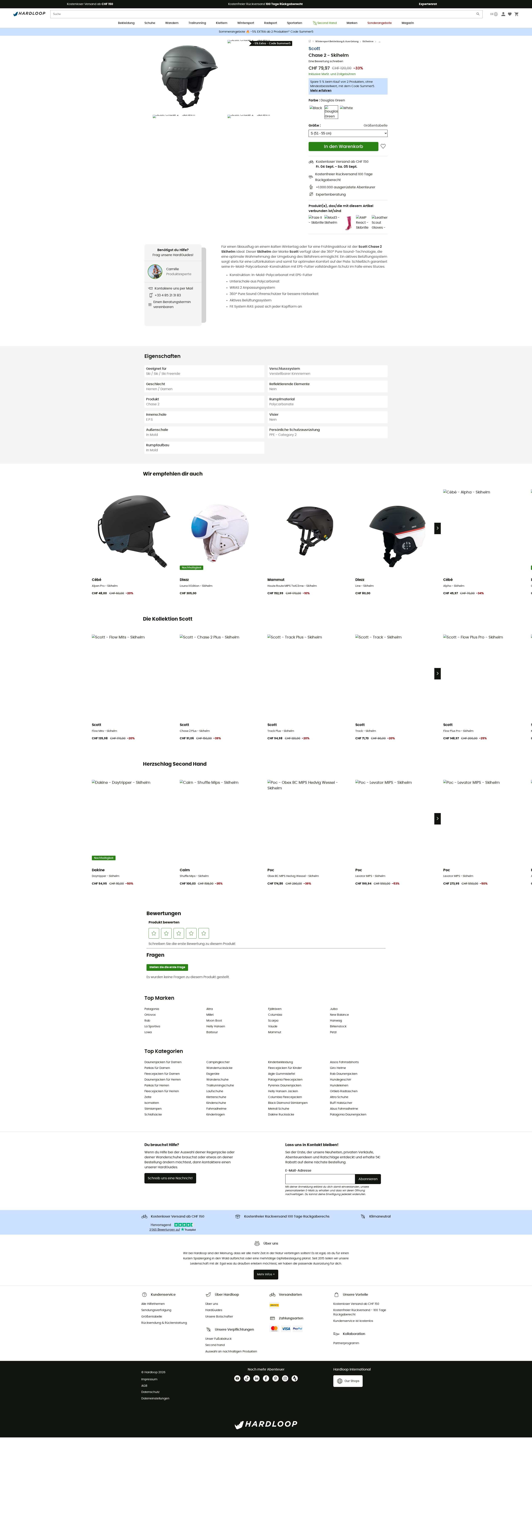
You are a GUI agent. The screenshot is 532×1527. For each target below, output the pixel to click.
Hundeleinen (339, 1085)
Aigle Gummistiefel (281, 1073)
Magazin (408, 23)
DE (492, 14)
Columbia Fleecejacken (285, 1097)
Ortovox (150, 1014)
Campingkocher (218, 1062)
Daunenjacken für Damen (163, 1062)
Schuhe (149, 23)
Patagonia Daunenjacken (348, 1114)
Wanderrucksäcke (219, 1068)
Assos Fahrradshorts (344, 1062)
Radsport (270, 23)
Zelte (147, 1097)
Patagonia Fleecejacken (285, 1079)
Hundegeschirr (340, 1079)
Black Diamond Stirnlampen (288, 1103)
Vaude (272, 1026)
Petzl (333, 1032)
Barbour (212, 1032)
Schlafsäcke (153, 1114)
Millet (210, 1014)
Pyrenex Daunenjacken (284, 1085)
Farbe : (327, 100)
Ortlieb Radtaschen (344, 1091)
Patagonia (151, 1009)
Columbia (275, 1014)
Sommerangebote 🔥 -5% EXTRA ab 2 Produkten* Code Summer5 (266, 31)
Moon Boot (214, 1020)
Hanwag (336, 1020)
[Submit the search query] (478, 15)
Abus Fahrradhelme (344, 1108)
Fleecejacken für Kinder (285, 1068)
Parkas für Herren (156, 1085)
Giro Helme (338, 1068)
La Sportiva (152, 1026)
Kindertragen (215, 1114)
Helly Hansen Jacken (283, 1091)
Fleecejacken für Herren (161, 1091)
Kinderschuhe (216, 1103)
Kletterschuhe (216, 1097)
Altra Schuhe (339, 1097)
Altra (209, 1009)
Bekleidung (126, 23)
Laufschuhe (214, 1091)
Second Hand (327, 23)
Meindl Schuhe (278, 1108)
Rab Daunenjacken (343, 1073)
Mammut (274, 1032)
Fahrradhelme (216, 1108)
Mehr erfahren (320, 90)
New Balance (339, 1014)
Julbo (334, 1009)
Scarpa (273, 1020)
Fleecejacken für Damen (162, 1073)
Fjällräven (275, 1009)
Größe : (315, 125)
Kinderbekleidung (280, 1062)
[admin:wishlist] (383, 146)
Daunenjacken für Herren (162, 1079)
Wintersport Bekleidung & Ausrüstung (336, 41)
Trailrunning (197, 23)
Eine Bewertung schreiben (326, 61)
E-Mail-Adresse (298, 1170)
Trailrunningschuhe (220, 1085)
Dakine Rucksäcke (281, 1114)
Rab (147, 1020)
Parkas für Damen (157, 1068)
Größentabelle (376, 125)
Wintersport (245, 23)
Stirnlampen (153, 1108)
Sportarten (294, 23)
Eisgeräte (212, 1073)
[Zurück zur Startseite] (312, 41)
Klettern (221, 23)
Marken (352, 23)
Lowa (148, 1032)
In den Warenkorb (343, 146)
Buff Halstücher (341, 1103)
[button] (189, 76)
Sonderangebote (379, 23)
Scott (314, 49)
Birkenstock (338, 1026)
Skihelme (367, 41)
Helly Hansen (215, 1026)
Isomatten (151, 1103)
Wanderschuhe (217, 1079)
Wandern (172, 23)
